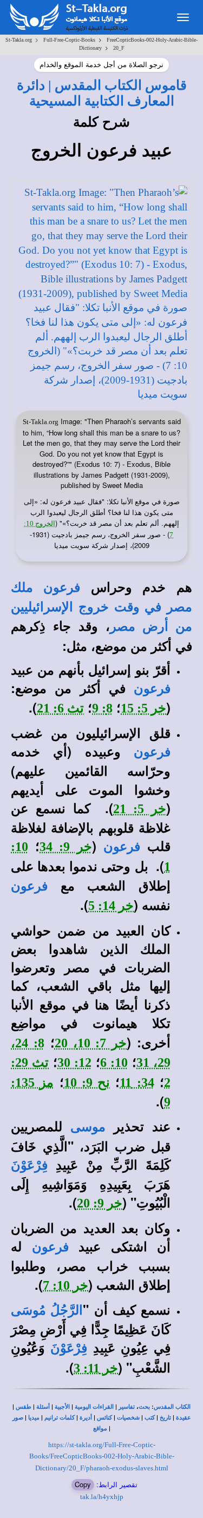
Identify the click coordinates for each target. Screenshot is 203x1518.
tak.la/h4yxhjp (101, 1497)
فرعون (152, 689)
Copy (83, 1484)
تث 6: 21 (60, 708)
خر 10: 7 (65, 1285)
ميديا (34, 1418)
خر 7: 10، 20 (91, 1043)
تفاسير (127, 1407)
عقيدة (183, 1418)
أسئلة (43, 1407)
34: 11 (137, 1082)
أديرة (86, 1418)
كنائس (104, 1418)
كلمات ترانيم (59, 1418)
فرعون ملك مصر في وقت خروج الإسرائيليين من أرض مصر (101, 607)
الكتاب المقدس (172, 1407)
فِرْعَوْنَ (29, 1165)
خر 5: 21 (139, 809)
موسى (88, 1127)
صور (17, 1418)
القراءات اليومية (94, 1407)
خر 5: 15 (143, 708)
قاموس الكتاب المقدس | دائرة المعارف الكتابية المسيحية (102, 92)
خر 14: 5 (111, 906)
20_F (119, 48)
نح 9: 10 (87, 1082)
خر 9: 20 (99, 1203)
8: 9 (102, 708)
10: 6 (114, 1062)
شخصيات (128, 1418)
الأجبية (62, 1407)
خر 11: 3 (96, 1368)
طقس (23, 1407)
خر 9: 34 (65, 847)
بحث (144, 1407)
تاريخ (165, 1418)
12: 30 (74, 1062)
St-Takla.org (18, 40)
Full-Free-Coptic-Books (69, 40)
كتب (150, 1418)
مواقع (100, 1428)
